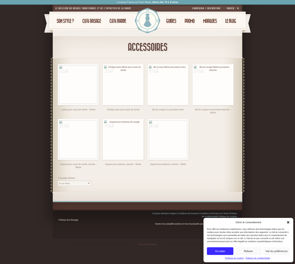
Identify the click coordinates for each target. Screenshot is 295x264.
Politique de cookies (234, 258)
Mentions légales (169, 213)
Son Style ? (65, 21)
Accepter (220, 251)
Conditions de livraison (188, 213)
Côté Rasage (91, 21)
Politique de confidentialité (257, 258)
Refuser (248, 251)
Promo (189, 21)
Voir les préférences (276, 251)
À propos (156, 213)
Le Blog (230, 21)
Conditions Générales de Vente (213, 213)
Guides (171, 21)
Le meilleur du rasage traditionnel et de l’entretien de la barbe (93, 8)
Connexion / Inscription (206, 8)
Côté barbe (117, 21)
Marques (210, 21)
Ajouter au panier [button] (78, 104)
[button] (288, 222)
